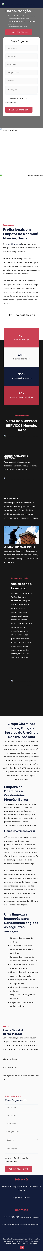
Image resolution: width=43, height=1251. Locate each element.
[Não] (40, 1243)
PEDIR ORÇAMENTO (19, 110)
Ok (22, 1247)
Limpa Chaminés (13, 244)
